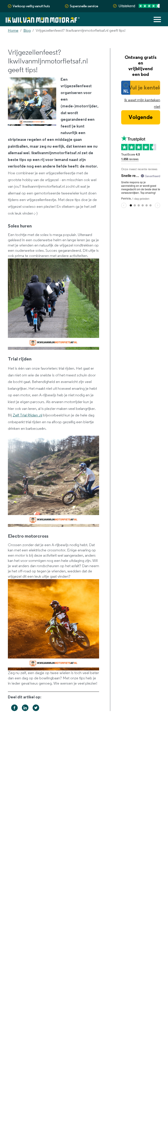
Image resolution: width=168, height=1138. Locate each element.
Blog (27, 31)
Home (13, 31)
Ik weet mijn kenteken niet (142, 103)
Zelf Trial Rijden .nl (27, 415)
